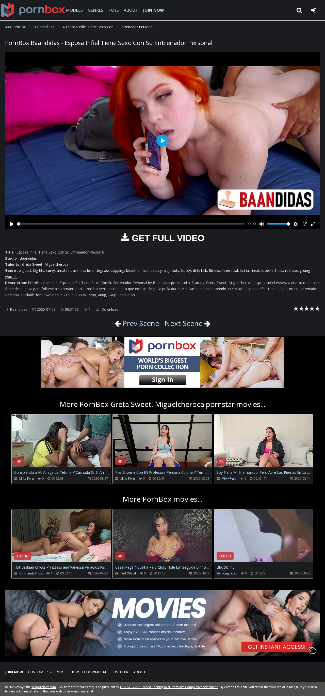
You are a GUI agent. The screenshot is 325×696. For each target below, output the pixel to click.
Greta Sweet (32, 264)
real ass (291, 270)
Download (109, 309)
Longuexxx (229, 573)
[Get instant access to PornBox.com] (162, 654)
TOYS (113, 10)
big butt (25, 270)
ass (75, 270)
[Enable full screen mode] (313, 224)
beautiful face (137, 270)
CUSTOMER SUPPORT (46, 672)
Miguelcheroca (56, 264)
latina (244, 270)
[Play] (12, 224)
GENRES (95, 10)
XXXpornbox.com (33, 10)
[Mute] (262, 224)
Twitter (120, 672)
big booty (171, 270)
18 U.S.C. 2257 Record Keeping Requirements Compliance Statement (169, 687)
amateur (64, 270)
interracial (230, 270)
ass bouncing (91, 270)
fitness (214, 270)
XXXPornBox (15, 26)
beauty (156, 270)
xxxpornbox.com (43, 687)
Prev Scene (140, 323)
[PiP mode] (305, 224)
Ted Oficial (128, 573)
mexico (257, 270)
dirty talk (200, 270)
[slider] (131, 223)
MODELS (74, 10)
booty (186, 270)
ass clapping (114, 270)
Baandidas (45, 26)
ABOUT (131, 10)
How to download (89, 672)
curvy (50, 270)
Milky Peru (26, 478)
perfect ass (274, 270)
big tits (38, 270)
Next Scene (183, 323)
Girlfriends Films (31, 573)
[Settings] (296, 224)
